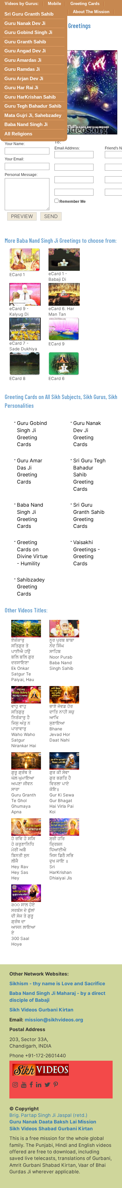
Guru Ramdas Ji (22, 69)
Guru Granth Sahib (25, 41)
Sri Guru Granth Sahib (28, 14)
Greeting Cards (84, 4)
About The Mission (91, 12)
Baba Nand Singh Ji (26, 124)
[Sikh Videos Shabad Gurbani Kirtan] (61, 1070)
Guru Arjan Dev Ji (23, 78)
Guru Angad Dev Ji (25, 50)
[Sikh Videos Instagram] (15, 1084)
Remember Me (72, 201)
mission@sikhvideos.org (54, 1020)
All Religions (18, 133)
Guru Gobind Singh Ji (28, 32)
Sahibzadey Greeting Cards (31, 587)
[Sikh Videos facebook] (31, 1084)
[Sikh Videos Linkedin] (38, 1084)
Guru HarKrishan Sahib (30, 97)
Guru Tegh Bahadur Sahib (32, 106)
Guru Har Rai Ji (21, 87)
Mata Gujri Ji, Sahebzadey (32, 115)
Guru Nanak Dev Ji (24, 23)
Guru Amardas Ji (22, 60)
